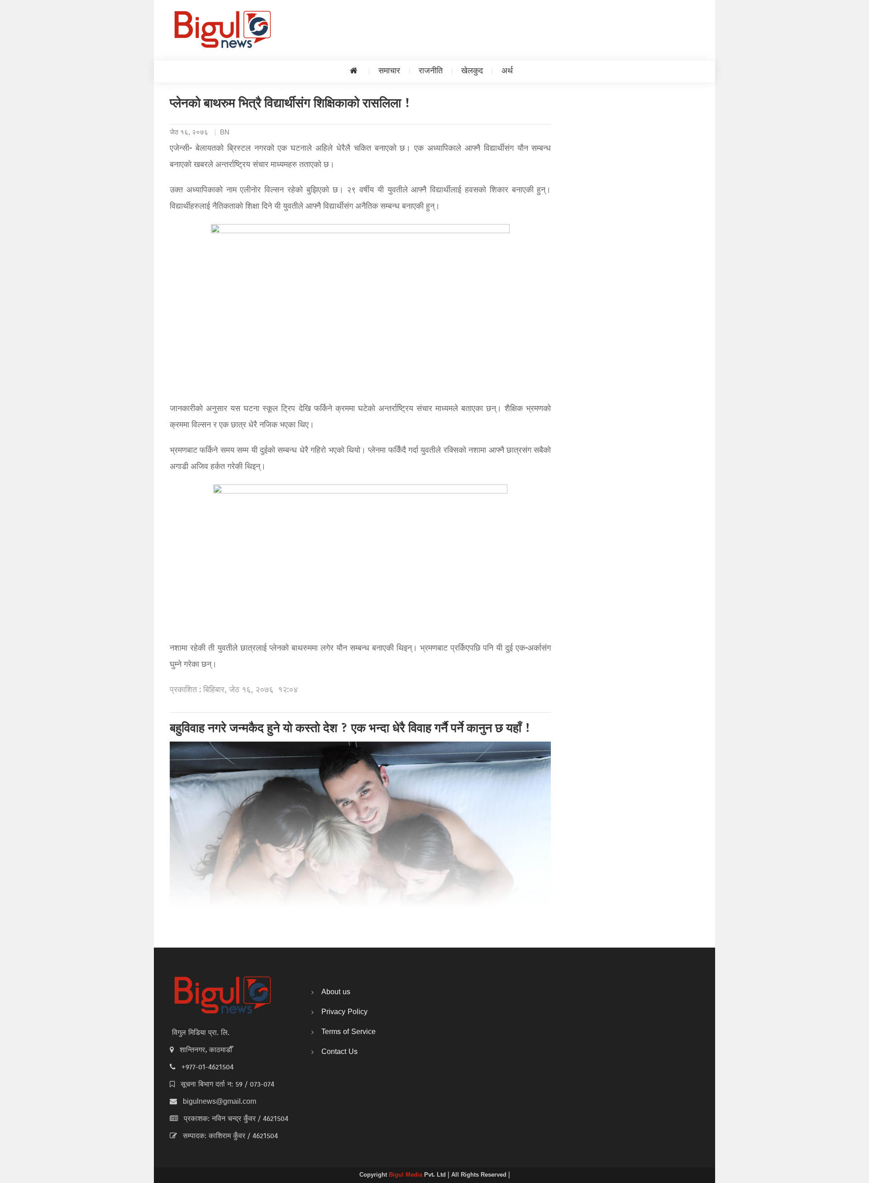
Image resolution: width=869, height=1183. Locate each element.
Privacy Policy (344, 1012)
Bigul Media (406, 1175)
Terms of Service (348, 1032)
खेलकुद (472, 71)
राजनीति (431, 71)
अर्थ (507, 71)
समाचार (389, 71)
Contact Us (339, 1052)
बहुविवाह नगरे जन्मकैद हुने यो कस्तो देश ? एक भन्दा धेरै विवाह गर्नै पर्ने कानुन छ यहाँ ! (350, 729)
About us (335, 992)
